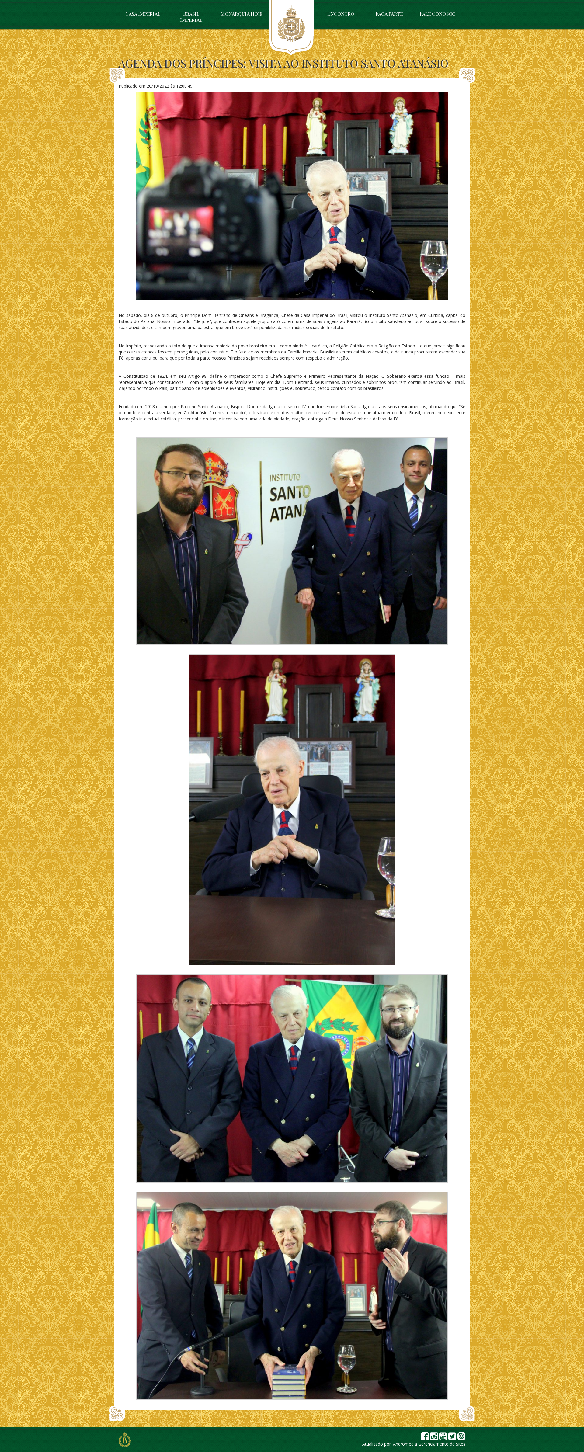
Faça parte (389, 13)
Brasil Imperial (191, 16)
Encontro (340, 13)
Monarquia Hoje (241, 13)
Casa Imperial (142, 13)
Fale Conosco (438, 13)
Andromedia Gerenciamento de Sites (429, 1444)
